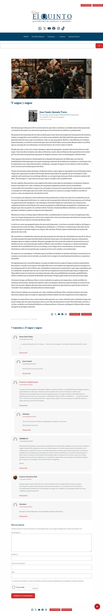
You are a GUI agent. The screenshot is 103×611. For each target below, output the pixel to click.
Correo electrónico (18, 563)
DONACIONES (97, 5)
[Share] (97, 606)
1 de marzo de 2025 (25, 479)
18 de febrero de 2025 (26, 339)
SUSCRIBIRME (86, 5)
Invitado (34, 319)
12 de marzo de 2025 (25, 507)
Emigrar (13, 319)
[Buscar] (99, 45)
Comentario (16, 533)
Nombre (14, 554)
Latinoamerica (19, 319)
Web (13, 572)
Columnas (51, 37)
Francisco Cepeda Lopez (28, 382)
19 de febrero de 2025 (26, 441)
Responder (23, 353)
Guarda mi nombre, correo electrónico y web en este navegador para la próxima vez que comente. (49, 581)
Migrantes (26, 319)
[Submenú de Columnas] (57, 36)
